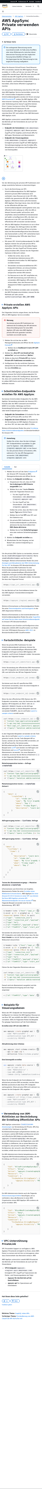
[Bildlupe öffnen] (3, 178)
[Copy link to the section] (2, 305)
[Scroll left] (11, 6)
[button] (9, 42)
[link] (33, 16)
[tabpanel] (21, 509)
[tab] (7, 467)
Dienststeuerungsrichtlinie (11, 1196)
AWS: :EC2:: (29, 630)
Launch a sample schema (27, 736)
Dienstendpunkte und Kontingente (21, 608)
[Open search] (38, 6)
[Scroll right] (33, 6)
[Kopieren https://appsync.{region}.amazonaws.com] (38, 600)
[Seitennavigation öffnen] (3, 11)
